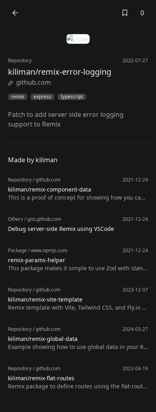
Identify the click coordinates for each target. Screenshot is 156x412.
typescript (72, 97)
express (42, 97)
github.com (33, 82)
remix (17, 97)
